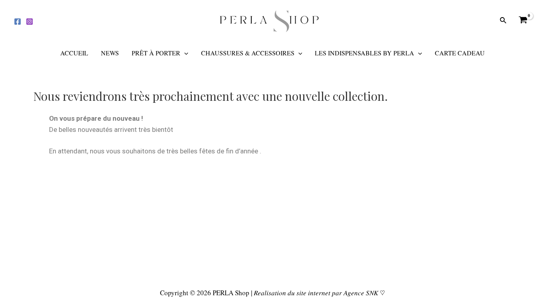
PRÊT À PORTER (156, 53)
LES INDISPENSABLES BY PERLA (364, 53)
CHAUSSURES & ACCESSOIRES (247, 53)
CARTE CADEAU (460, 53)
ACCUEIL (74, 53)
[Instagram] (29, 21)
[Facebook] (17, 21)
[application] (184, 53)
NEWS (110, 53)
